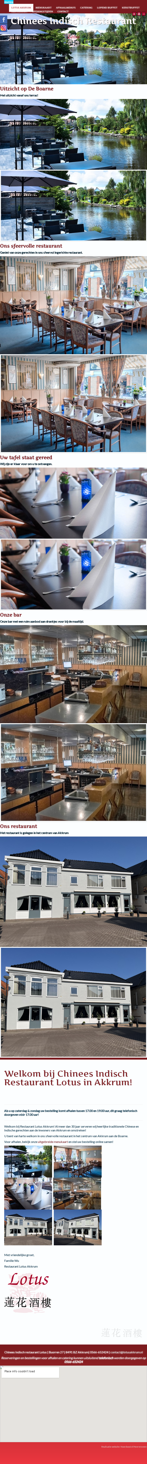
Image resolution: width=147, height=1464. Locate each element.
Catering (86, 7)
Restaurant (19, 11)
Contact (63, 11)
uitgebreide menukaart (53, 1141)
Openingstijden (42, 11)
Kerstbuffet (131, 7)
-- (144, 14)
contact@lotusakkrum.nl (126, 1352)
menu (8, 2)
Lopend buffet (107, 7)
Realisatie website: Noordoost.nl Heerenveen (124, 1446)
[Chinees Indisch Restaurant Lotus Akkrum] (73, 40)
